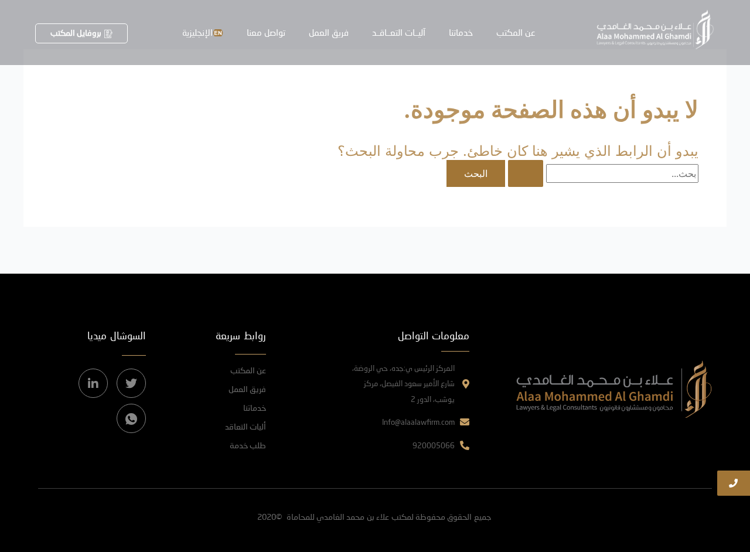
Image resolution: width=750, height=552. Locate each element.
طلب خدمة (248, 445)
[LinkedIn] (93, 383)
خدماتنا (461, 32)
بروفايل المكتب (75, 33)
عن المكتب (516, 32)
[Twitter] (131, 383)
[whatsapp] (131, 418)
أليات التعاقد (245, 426)
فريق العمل (329, 32)
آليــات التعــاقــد (398, 32)
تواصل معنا (266, 32)
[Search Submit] (525, 173)
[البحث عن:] (601, 173)
